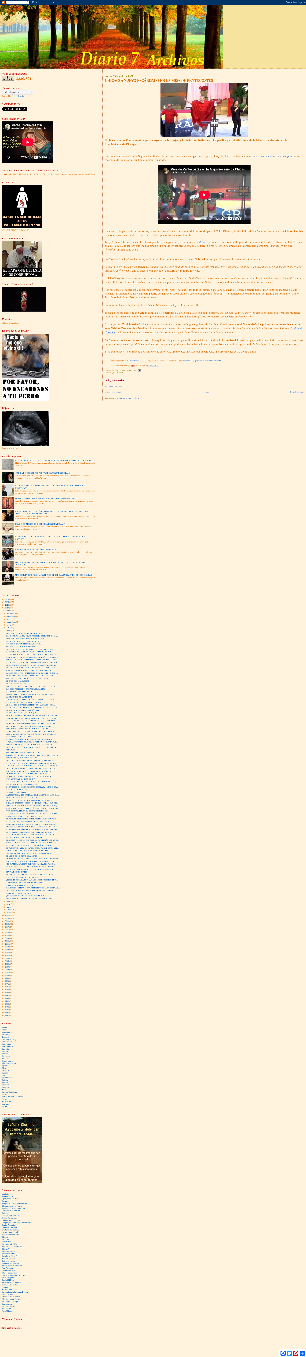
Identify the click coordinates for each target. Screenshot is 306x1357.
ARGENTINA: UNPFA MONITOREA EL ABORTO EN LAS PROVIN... (32, 766)
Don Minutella (7, 1046)
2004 (7, 964)
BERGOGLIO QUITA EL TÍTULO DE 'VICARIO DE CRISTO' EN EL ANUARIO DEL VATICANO (53, 460)
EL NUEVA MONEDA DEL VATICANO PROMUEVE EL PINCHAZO (31, 715)
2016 (7, 929)
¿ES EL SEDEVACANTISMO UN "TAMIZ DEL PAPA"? (26, 896)
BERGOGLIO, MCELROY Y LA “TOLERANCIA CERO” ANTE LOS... (32, 782)
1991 (7, 995)
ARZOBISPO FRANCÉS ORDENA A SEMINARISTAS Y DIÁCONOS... (32, 795)
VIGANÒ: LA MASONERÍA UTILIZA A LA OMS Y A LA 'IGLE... (30, 699)
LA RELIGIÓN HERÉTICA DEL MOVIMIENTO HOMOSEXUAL (29, 739)
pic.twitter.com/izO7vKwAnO (208, 360)
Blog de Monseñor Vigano (12, 1206)
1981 (7, 1015)
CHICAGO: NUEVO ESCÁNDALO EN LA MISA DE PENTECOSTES (31, 843)
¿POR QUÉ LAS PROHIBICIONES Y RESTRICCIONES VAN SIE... (31, 760)
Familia (5, 1053)
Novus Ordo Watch (9, 1270)
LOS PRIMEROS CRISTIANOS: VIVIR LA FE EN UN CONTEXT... (30, 832)
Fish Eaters (6, 1239)
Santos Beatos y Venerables (12, 1096)
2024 (7, 605)
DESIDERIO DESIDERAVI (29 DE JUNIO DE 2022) (25, 641)
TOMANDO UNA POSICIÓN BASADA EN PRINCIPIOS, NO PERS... (32, 649)
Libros (4, 1068)
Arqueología (6, 1034)
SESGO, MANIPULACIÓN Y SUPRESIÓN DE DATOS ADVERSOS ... (32, 734)
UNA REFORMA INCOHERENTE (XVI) (21, 779)
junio (9, 630)
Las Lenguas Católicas (10, 1263)
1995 (7, 987)
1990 (7, 998)
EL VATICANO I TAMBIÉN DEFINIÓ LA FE (22, 710)
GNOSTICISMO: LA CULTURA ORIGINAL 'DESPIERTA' (27, 678)
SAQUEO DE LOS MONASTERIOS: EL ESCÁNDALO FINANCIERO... (32, 673)
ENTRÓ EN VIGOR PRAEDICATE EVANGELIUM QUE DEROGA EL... (32, 848)
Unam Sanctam (7, 1304)
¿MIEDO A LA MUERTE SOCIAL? (19, 893)
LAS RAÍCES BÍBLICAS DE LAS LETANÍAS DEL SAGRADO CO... (31, 721)
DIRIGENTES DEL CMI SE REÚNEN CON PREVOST (36, 549)
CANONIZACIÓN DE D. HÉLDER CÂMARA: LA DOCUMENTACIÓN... (32, 808)
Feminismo (6, 1056)
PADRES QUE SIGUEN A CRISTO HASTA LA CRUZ (25, 689)
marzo (9, 907)
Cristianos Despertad (10, 1232)
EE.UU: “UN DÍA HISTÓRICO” (18, 683)
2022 (7, 610)
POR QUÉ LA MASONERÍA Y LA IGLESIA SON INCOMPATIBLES (31, 898)
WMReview (6, 1308)
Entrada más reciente (114, 391)
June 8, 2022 (153, 365)
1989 (7, 1001)
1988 (7, 1004)
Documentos (6, 1044)
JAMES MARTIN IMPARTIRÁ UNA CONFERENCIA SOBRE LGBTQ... (32, 805)
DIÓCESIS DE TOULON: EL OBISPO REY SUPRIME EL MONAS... (31, 686)
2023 (7, 608)
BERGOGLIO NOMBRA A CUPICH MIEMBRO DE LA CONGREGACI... (33, 888)
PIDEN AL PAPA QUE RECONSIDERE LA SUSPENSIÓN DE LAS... (31, 723)
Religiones (6, 1087)
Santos (4, 1094)
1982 (7, 1012)
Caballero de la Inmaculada (12, 1210)
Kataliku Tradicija (8, 1258)
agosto (9, 625)
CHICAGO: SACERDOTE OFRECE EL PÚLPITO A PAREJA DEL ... (30, 670)
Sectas (4, 1099)
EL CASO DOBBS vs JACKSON (17, 681)
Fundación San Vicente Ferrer (13, 1246)
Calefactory (6, 1213)
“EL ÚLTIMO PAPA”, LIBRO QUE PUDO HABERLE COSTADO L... (31, 864)
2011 (7, 944)
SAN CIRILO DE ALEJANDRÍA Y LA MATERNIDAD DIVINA (29, 652)
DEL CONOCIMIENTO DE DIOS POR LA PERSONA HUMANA (40, 524)
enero (9, 912)
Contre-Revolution (9, 1225)
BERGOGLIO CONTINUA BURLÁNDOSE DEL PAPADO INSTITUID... (32, 662)
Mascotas (5, 1070)
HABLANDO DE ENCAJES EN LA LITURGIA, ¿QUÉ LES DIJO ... (30, 771)
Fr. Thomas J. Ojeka (9, 1244)
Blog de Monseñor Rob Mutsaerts (15, 1203)
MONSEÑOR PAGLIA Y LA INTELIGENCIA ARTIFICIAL (27, 774)
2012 (7, 941)
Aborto (4, 1027)
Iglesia (114, 372)
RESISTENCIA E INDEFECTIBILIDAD (20, 691)
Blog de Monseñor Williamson (13, 1208)
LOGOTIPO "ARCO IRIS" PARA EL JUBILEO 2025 (25, 638)
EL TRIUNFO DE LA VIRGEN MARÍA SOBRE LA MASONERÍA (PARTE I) (45, 498)
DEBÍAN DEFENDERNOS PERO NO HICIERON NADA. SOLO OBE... (32, 803)
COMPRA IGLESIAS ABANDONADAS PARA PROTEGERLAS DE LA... (32, 755)
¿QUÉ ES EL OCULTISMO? (16, 792)
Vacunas (5, 1106)
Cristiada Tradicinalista (10, 1230)
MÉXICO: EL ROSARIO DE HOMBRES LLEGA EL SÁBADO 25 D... (31, 827)
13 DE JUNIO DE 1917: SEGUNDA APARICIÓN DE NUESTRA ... (30, 776)
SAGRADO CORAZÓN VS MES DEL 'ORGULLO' (24, 882)
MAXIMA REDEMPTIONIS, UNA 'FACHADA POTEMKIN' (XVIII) (31, 694)
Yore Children (7, 1311)
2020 (7, 918)
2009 (7, 949)
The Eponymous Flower (11, 1299)
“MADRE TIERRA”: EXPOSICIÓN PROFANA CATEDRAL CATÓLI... (31, 718)
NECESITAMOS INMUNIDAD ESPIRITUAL (22, 784)
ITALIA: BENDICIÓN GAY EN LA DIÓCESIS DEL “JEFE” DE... (30, 744)
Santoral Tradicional (9, 1092)
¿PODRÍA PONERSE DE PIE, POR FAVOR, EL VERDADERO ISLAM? (42, 473)
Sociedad (5, 1104)
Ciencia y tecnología (9, 1039)
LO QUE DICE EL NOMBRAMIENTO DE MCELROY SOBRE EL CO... (32, 787)
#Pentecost (134, 360)
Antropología (7, 1032)
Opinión (120, 372)
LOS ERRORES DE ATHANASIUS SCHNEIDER (24, 633)
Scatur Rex (6, 1287)
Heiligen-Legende (8, 1251)
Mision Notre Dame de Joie (12, 1265)
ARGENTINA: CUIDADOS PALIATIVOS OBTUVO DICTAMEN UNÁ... (32, 654)
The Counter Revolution (11, 1296)
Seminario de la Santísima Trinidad (15, 1292)
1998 (7, 981)
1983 (7, 1009)
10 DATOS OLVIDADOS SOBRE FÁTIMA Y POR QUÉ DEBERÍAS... (31, 731)
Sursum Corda (7, 1294)
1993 (7, 992)
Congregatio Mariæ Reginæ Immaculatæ (17, 1222)
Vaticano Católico (8, 1306)
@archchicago (188, 360)
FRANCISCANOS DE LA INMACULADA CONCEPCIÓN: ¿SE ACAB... (32, 840)
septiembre (11, 622)
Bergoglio (6, 1037)
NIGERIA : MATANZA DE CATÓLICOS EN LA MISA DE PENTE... (31, 861)
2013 (7, 938)
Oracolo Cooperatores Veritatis (13, 1275)
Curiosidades (7, 1041)
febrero (10, 909)
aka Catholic (6, 1194)
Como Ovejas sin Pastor (11, 1220)
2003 (7, 967)
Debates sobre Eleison (10, 1234)
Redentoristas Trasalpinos (11, 1282)
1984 (7, 1007)
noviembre (11, 616)
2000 (7, 975)
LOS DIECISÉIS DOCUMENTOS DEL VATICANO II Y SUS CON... (31, 668)
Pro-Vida (5, 1085)
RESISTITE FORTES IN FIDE (17, 790)
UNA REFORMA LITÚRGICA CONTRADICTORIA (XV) (27, 811)
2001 (7, 972)
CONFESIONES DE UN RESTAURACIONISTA (23, 644)
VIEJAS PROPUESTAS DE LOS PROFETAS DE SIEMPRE (27, 851)
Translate (21, 96)
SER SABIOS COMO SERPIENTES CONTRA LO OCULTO (27, 729)
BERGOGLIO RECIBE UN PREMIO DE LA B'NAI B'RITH (27, 821)
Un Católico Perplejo (10, 1301)
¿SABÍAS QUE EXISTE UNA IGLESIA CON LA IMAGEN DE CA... (31, 705)
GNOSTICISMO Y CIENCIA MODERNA (21, 646)
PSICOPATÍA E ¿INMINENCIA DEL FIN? (21, 758)
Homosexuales (7, 1061)
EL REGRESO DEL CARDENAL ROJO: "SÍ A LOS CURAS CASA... (31, 675)
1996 (7, 984)
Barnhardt (6, 1201)
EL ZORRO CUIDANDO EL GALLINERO (21, 798)
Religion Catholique (9, 1285)
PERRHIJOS (10, 750)
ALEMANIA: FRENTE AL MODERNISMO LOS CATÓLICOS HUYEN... (32, 813)
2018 (7, 924)
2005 (7, 961)
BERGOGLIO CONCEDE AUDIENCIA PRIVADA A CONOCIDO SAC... (32, 707)
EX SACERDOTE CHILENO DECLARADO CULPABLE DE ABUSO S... (32, 829)
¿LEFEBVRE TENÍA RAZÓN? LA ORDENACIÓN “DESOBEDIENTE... (32, 880)
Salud (4, 1089)
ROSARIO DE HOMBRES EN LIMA (19, 885)
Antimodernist (7, 1196)
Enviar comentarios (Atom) (128, 397)
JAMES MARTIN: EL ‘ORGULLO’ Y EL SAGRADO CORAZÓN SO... (31, 747)
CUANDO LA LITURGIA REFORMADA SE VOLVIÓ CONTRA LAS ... (32, 657)
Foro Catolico (7, 1242)
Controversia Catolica (10, 1227)
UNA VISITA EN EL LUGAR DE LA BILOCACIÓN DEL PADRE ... (31, 867)
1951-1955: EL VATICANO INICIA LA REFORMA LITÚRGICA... (30, 853)
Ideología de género (9, 1063)
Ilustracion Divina (8, 1253)
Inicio (206, 391)
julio (9, 627)
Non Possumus (8, 1268)
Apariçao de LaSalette (10, 1198)
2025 (7, 602)
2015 (7, 932)
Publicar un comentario (113, 387)
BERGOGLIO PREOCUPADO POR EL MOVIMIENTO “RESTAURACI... (32, 763)
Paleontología (7, 1077)
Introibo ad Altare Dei (10, 1256)
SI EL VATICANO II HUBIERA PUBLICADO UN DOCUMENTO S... (31, 890)
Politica (5, 1080)
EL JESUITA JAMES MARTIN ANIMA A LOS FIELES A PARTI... (30, 874)
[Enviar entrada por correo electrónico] (139, 370)
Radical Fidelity (8, 1280)
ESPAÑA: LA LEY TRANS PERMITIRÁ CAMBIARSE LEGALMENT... (32, 660)
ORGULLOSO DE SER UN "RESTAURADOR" (23, 752)
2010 (7, 947)
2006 (7, 958)
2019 (7, 921)
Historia (5, 1058)
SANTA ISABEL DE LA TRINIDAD (19, 697)
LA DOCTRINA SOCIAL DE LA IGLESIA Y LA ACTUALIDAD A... (31, 665)
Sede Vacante (7, 1101)
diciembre (11, 613)
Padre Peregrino (8, 1277)
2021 (7, 915)
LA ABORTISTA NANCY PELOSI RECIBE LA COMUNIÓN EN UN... (32, 636)
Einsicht (5, 1237)
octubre (10, 619)
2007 (7, 955)
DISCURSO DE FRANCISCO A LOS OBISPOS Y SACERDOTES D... (31, 824)
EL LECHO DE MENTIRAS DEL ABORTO (21, 856)
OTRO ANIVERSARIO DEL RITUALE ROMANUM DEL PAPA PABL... (32, 742)
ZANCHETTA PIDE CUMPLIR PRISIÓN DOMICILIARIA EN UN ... (31, 835)
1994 (7, 989)
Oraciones (6, 1075)
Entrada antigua (297, 391)
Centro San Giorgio (9, 1218)
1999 (7, 978)
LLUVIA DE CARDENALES (16, 872)
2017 (7, 927)
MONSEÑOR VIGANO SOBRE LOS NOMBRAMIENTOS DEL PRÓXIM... (33, 859)
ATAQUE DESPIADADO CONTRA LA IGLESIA (24, 816)
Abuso (4, 1030)
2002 (7, 969)
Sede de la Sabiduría (9, 1289)
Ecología (5, 1049)
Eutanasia (5, 1051)
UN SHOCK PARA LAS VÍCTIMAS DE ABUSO (24, 837)
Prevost (5, 1082)
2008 (7, 952)
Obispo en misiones (9, 1273)
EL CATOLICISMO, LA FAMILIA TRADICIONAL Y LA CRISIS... (30, 726)
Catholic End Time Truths (11, 1215)
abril (9, 904)
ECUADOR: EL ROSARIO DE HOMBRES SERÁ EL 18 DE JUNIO (30, 800)
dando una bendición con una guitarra (274, 156)
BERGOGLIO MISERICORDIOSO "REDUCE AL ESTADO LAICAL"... (32, 869)
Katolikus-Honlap (8, 1261)
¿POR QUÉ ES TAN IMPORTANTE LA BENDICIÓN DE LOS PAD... (31, 768)
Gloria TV (6, 1249)
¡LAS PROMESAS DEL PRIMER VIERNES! (22, 877)
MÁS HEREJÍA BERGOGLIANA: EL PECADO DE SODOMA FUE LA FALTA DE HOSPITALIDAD (53, 575)
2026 (7, 599)
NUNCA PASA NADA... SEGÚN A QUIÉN (22, 713)
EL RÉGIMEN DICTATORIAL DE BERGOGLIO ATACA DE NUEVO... (32, 819)
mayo (9, 901)
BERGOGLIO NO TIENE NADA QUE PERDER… (24, 702)
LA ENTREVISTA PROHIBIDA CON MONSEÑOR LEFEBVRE (29, 845)
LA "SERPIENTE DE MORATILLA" (19, 736)
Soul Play (201, 242)
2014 (7, 935)
